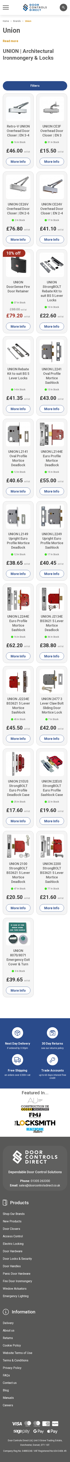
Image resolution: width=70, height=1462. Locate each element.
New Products (12, 1221)
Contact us (10, 1383)
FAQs (6, 1375)
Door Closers (11, 1229)
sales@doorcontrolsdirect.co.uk (39, 1185)
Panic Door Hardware (16, 1273)
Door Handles (12, 1266)
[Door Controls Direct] (35, 7)
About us (8, 1330)
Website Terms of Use (17, 1353)
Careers (8, 1405)
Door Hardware (12, 1251)
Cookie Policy (12, 1345)
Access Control (13, 1236)
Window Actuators (15, 1288)
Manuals (8, 1398)
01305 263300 (40, 1181)
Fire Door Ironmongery (17, 1281)
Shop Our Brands (14, 1214)
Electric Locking (13, 1244)
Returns (8, 1338)
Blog (6, 1390)
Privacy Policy (12, 1368)
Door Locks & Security (17, 1258)
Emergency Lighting (16, 1296)
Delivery (8, 1323)
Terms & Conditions (15, 1360)
